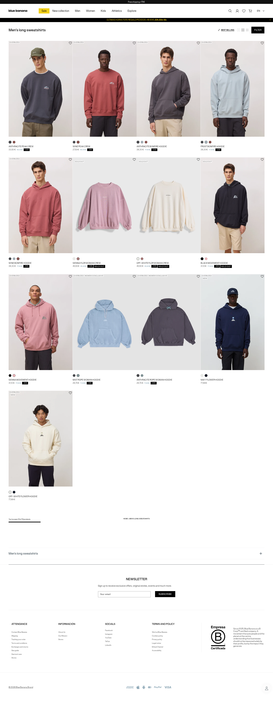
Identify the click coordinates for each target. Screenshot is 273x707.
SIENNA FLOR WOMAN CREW (87, 263)
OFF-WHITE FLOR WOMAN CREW (153, 263)
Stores (13, 658)
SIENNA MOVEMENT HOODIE (23, 380)
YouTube (108, 638)
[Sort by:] (219, 30)
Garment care (16, 654)
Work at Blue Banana (159, 632)
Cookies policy (157, 636)
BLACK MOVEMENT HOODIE (214, 263)
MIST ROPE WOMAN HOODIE (86, 380)
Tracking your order (18, 639)
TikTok (107, 641)
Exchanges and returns (19, 647)
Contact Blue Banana (19, 632)
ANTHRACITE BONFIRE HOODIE (152, 146)
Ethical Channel (157, 647)
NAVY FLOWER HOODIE (212, 380)
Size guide (15, 650)
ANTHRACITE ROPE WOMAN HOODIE (154, 380)
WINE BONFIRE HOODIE (20, 263)
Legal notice (156, 643)
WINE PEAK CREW (81, 146)
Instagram (108, 634)
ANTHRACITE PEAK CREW (21, 146)
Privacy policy (157, 639)
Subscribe (165, 594)
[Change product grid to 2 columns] (238, 30)
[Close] (270, 20)
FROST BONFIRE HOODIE (213, 146)
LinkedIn (108, 645)
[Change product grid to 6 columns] (247, 30)
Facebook (109, 630)
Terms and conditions (19, 643)
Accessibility (156, 650)
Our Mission (62, 636)
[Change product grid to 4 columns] (242, 30)
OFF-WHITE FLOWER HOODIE (23, 496)
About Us (61, 632)
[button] (230, 11)
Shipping (14, 636)
